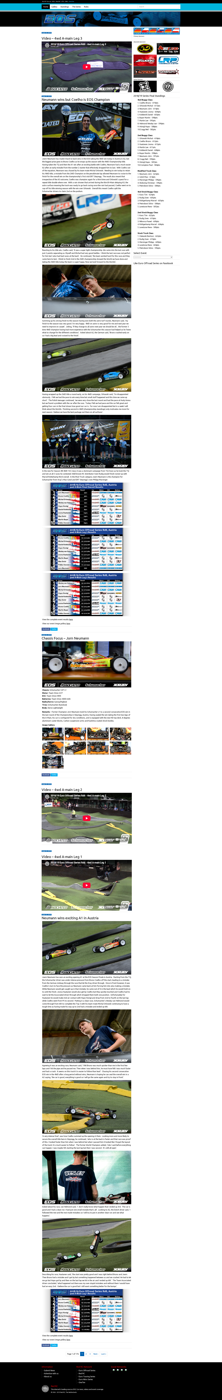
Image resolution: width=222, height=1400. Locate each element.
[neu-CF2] (75, 734)
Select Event (140, 253)
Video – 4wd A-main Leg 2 (62, 790)
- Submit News (49, 1370)
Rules (86, 7)
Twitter (54, 629)
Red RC (58, 1)
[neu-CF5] (53, 748)
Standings (64, 7)
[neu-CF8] (120, 748)
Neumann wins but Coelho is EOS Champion (76, 100)
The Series (76, 7)
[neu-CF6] (75, 748)
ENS (66, 1)
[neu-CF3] (98, 734)
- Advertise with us (51, 1373)
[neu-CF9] (53, 762)
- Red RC (81, 1373)
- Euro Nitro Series (85, 1379)
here (71, 619)
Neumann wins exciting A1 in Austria (70, 918)
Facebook (46, 629)
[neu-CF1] (53, 734)
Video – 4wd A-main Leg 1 (62, 857)
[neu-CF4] (120, 734)
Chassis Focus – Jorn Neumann (65, 638)
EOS (53, 1)
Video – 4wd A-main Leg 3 (62, 38)
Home (45, 7)
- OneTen (81, 1382)
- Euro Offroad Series (86, 1370)
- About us (47, 1376)
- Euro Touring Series (86, 1376)
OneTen (71, 1)
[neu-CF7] (98, 748)
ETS (63, 1)
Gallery (54, 7)
